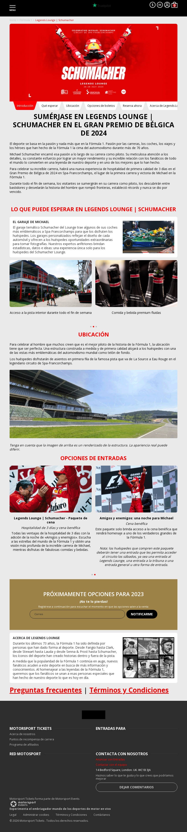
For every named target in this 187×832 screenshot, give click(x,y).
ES (159, 4)
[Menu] (13, 8)
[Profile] (167, 5)
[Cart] (174, 5)
